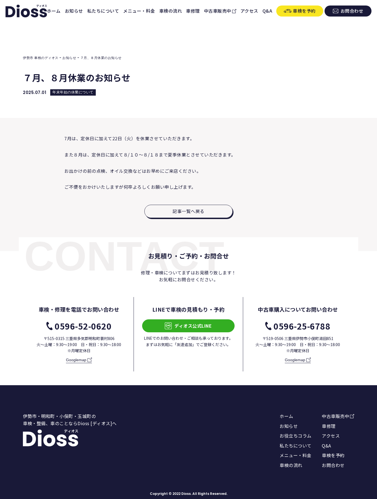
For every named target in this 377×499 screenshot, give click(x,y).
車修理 (193, 10)
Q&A (267, 10)
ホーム (54, 10)
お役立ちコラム (296, 435)
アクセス (249, 10)
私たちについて (103, 10)
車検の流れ (170, 10)
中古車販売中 (217, 10)
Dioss (186, 493)
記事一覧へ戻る (188, 211)
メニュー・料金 (139, 10)
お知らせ (74, 10)
